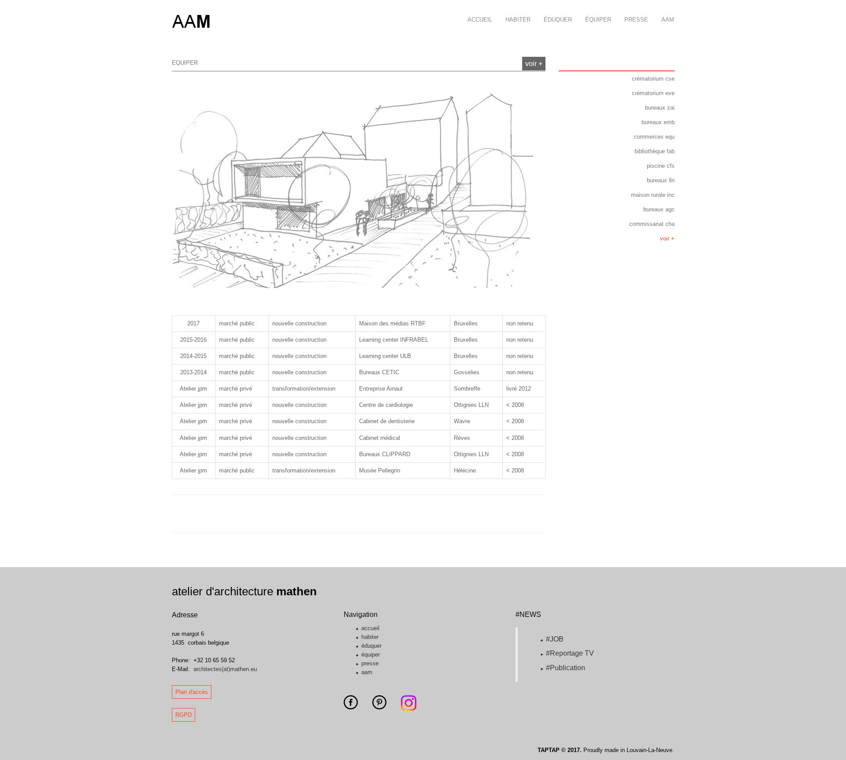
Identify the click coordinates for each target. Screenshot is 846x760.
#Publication (565, 667)
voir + (533, 63)
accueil (480, 19)
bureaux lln (661, 180)
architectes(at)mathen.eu (225, 669)
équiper (598, 19)
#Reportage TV (570, 653)
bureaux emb (658, 122)
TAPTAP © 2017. (560, 750)
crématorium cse (653, 78)
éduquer (558, 19)
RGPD (183, 715)
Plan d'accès (191, 692)
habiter (518, 19)
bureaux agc (659, 209)
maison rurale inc (653, 195)
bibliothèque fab (654, 151)
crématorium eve (653, 93)
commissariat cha (652, 224)
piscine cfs (661, 165)
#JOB (555, 639)
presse (636, 19)
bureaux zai (660, 107)
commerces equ (654, 136)
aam (667, 19)
